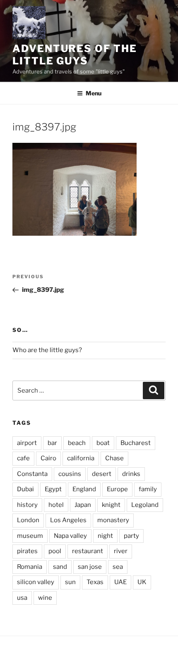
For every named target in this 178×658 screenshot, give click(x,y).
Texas (95, 582)
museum (30, 536)
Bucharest (135, 443)
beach (77, 443)
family (148, 489)
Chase (114, 458)
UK (142, 582)
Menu (93, 93)
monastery (113, 520)
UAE (120, 582)
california (80, 458)
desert (101, 474)
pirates (27, 551)
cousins (69, 474)
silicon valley (35, 582)
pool (54, 551)
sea (118, 566)
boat (103, 443)
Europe (117, 489)
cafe (23, 458)
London (28, 520)
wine (45, 597)
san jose (90, 566)
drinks (131, 474)
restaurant (87, 551)
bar (52, 443)
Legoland (145, 505)
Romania (29, 566)
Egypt (53, 489)
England (84, 489)
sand (60, 566)
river (120, 551)
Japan (83, 505)
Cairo (48, 458)
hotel (56, 505)
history (27, 505)
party (131, 536)
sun (70, 582)
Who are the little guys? (47, 350)
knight (111, 505)
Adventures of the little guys (74, 55)
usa (22, 597)
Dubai (25, 489)
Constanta (32, 474)
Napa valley (70, 536)
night (105, 536)
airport (27, 443)
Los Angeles (68, 520)
